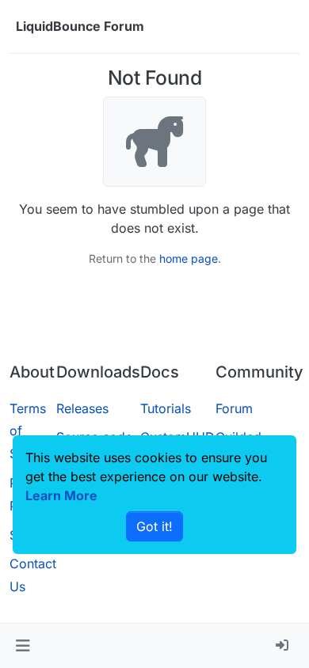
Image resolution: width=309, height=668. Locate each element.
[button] (22, 646)
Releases (82, 408)
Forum (234, 408)
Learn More (61, 495)
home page (188, 258)
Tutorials (165, 408)
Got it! (154, 526)
